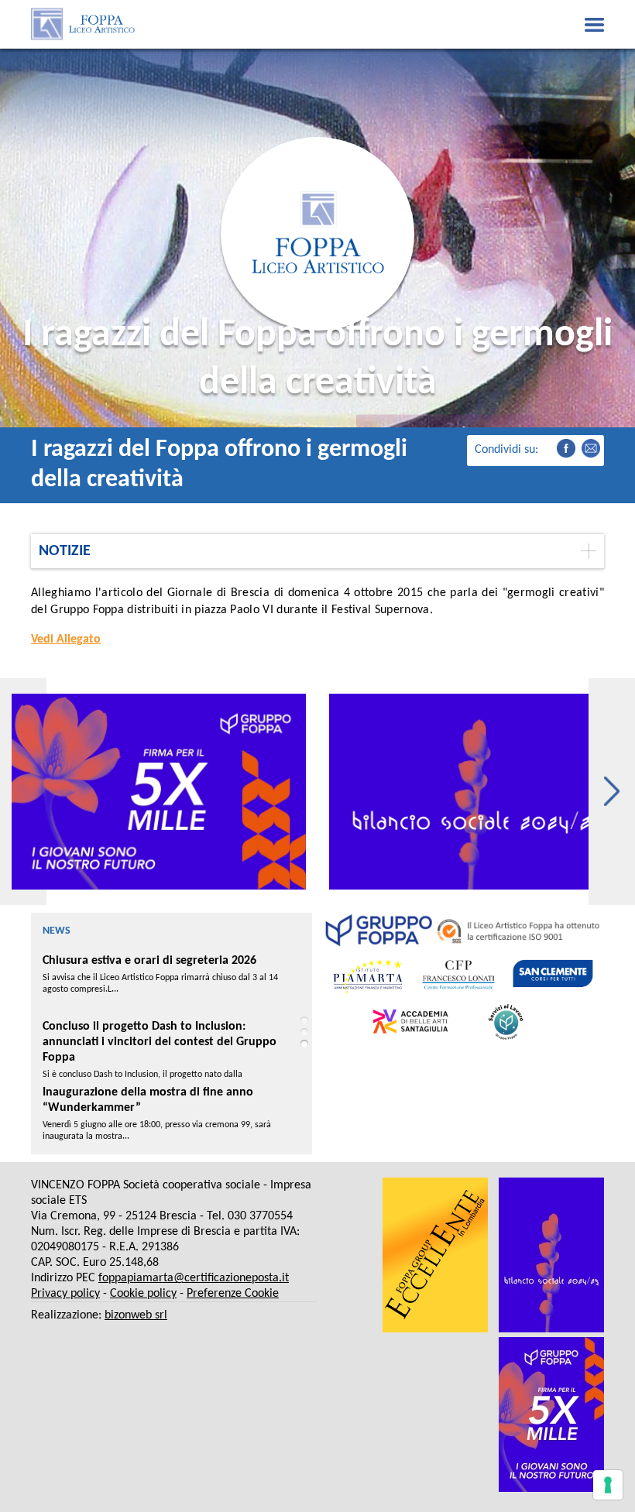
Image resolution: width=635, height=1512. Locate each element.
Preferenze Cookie (233, 1293)
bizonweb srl (136, 1315)
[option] (159, 792)
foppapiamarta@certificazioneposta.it (193, 1278)
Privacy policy (65, 1293)
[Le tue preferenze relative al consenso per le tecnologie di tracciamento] (608, 1485)
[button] (612, 791)
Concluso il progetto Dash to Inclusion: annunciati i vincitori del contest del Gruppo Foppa (159, 1042)
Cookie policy (143, 1293)
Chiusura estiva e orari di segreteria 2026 (149, 961)
